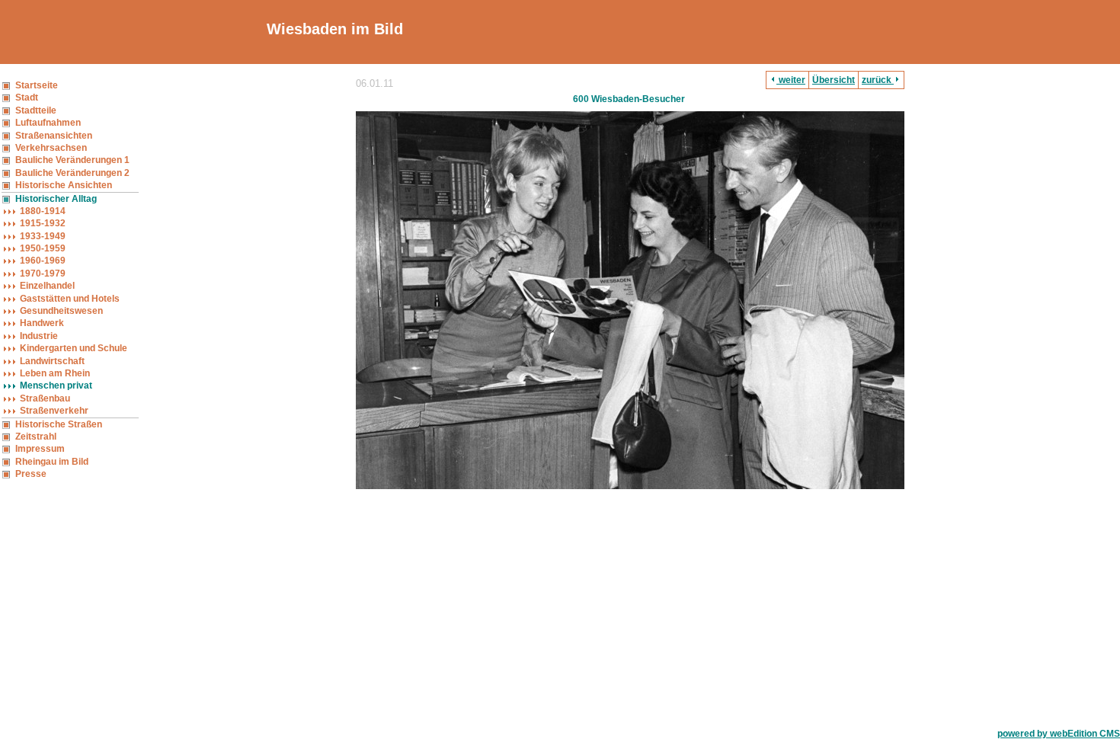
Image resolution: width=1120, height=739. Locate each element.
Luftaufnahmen (48, 122)
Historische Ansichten (63, 185)
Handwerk (42, 323)
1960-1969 (43, 260)
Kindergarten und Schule (73, 348)
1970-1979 (43, 273)
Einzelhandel (47, 285)
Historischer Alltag (56, 199)
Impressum (40, 448)
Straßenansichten (53, 135)
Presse (30, 474)
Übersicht (833, 80)
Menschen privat (56, 385)
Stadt (26, 97)
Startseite (36, 85)
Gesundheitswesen (61, 311)
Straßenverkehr (54, 410)
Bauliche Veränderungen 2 (72, 173)
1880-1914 (43, 211)
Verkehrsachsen (51, 147)
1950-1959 (43, 248)
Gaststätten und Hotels (70, 298)
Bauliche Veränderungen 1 (72, 160)
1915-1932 (43, 223)
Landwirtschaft (52, 361)
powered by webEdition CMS (1058, 733)
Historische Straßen (58, 424)
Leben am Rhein (55, 373)
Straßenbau (45, 398)
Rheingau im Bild (51, 461)
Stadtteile (35, 110)
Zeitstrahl (35, 436)
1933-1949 (43, 236)
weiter (790, 80)
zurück (878, 80)
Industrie (39, 336)
